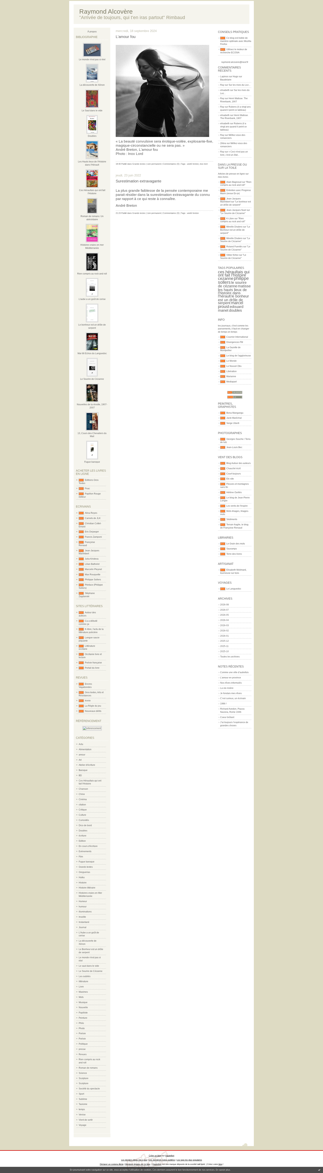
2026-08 (224, 604)
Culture (82, 815)
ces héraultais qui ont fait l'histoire (234, 273)
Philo (81, 1023)
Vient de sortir (86, 1120)
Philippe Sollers (93, 579)
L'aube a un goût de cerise (92, 299)
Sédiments (231, 519)
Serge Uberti (232, 423)
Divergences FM (234, 342)
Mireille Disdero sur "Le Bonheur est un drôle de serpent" (235, 229)
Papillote (83, 1012)
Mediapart (231, 381)
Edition (82, 841)
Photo (82, 1028)
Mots (81, 997)
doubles (235, 310)
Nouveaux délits (93, 711)
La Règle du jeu (93, 706)
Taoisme (83, 1104)
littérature (83, 981)
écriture (82, 835)
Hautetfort (169, 1155)
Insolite (82, 917)
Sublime (83, 1099)
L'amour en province (230, 677)
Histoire (83, 882)
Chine (82, 794)
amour (82, 754)
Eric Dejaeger (92, 531)
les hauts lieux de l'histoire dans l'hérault (232, 293)
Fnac (87, 488)
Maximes (83, 992)
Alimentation (85, 749)
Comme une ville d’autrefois (234, 672)
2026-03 (224, 625)
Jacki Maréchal (234, 418)
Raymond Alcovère (106, 11)
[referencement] (92, 728)
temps (82, 1109)
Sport (81, 1094)
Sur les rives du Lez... (239, 85)
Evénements (85, 851)
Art (80, 760)
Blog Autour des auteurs (238, 463)
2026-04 (224, 620)
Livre (81, 986)
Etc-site (230, 478)
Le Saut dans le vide (92, 110)
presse (82, 1049)
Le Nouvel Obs (234, 366)
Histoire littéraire (87, 887)
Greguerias (84, 872)
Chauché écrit (233, 468)
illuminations (85, 911)
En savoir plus (223, 1170)
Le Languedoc (233, 588)
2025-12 (224, 641)
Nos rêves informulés (231, 683)
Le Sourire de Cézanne (92, 379)
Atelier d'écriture (87, 765)
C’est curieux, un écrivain (233, 698)
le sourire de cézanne (232, 284)
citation (82, 804)
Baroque (83, 770)
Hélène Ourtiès (234, 492)
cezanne (225, 278)
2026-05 (224, 615)
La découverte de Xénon (92, 85)
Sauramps (231, 548)
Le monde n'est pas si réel (92, 59)
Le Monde (231, 361)
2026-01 (224, 636)
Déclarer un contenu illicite (112, 1164)
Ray (222, 85)
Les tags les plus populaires (189, 1160)
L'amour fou (126, 37)
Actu (81, 744)
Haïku (82, 877)
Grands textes (86, 867)
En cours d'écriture (88, 846)
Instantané (84, 922)
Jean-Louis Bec (234, 447)
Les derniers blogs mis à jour (134, 1160)
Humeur (83, 901)
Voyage (82, 1125)
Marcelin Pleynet (93, 569)
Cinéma (83, 799)
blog (220, 1164)
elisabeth (225, 90)
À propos (92, 31)
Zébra (223, 143)
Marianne (231, 376)
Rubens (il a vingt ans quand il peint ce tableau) (233, 126)
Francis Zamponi (93, 537)
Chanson (83, 789)
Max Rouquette (92, 574)
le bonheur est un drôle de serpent (233, 299)
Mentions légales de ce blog (137, 1164)
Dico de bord (85, 825)
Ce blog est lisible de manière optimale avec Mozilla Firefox (235, 41)
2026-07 (224, 610)
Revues (83, 1054)
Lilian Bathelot (92, 564)
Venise (82, 1114)
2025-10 (224, 651)
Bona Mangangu (234, 413)
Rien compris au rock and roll (92, 273)
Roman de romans (88, 1068)
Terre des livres (234, 554)
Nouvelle (83, 1007)
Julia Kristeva (92, 559)
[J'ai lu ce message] (319, 1169)
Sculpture (83, 1078)
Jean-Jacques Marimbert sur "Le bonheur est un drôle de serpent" (235, 201)
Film (81, 856)
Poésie (82, 1033)
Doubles (92, 136)
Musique (83, 1002)
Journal (82, 927)
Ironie (88, 700)
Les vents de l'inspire (237, 506)
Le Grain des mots (235, 543)
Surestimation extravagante (138, 181)
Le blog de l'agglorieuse (238, 355)
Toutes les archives (230, 656)
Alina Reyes (91, 513)
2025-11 (224, 646)
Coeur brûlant (227, 717)
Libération (231, 371)
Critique (83, 809)
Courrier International (237, 337)
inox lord (203, 164)
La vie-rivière (226, 688)
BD (80, 775)
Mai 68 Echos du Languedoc (92, 353)
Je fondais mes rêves (231, 693)
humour (83, 906)
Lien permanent (154, 164)
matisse (244, 286)
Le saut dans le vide (89, 966)
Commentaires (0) (171, 164)
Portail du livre (92, 668)
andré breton (193, 164)
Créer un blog (155, 1155)
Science (83, 1073)
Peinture (83, 1018)
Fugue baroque (92, 462)
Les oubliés (84, 976)
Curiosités (84, 820)
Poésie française (93, 662)
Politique (83, 1044)
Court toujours (233, 473)
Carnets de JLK (93, 518)
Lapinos (224, 76)
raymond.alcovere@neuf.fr (234, 62)
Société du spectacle (89, 1088)
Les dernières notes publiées (162, 1160)
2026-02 (224, 630)
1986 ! (223, 703)
